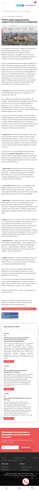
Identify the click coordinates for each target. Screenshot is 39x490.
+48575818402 (30, 5)
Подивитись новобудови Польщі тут (18, 309)
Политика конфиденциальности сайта (12, 460)
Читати (8, 361)
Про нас (4, 457)
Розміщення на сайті (19, 457)
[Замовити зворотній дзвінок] (25, 481)
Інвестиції (11, 16)
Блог (6, 10)
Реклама (35, 457)
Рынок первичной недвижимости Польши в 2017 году (18, 399)
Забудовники (5, 469)
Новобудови (5, 467)
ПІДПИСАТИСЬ (25, 447)
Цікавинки (19, 16)
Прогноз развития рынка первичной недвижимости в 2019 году (15, 371)
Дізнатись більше (19, 477)
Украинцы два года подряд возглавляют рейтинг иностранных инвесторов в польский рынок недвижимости (16, 339)
